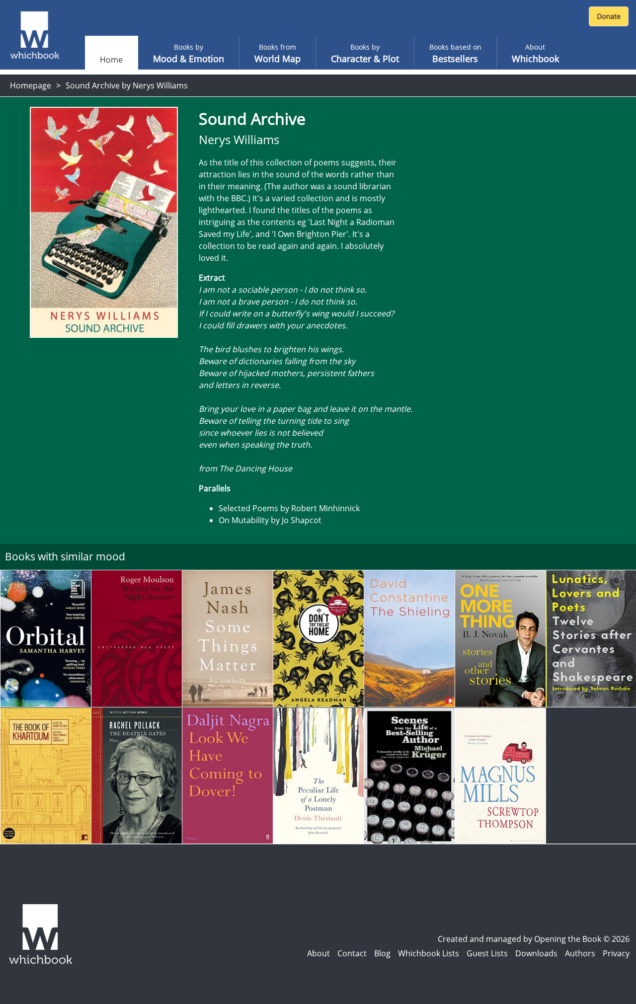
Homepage (30, 85)
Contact (352, 953)
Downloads (536, 953)
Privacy (616, 953)
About (318, 953)
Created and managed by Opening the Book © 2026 (534, 938)
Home (111, 59)
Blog (382, 953)
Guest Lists (487, 953)
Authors (580, 953)
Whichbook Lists (428, 953)
